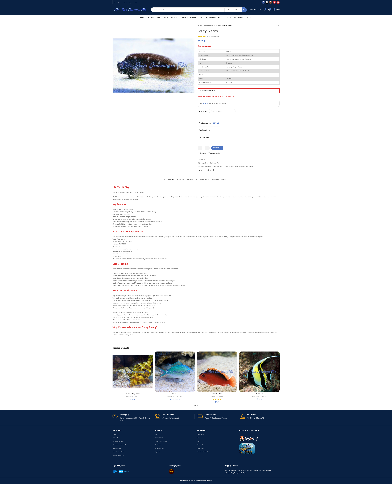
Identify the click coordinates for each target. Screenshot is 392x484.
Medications (158, 445)
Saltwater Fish (208, 26)
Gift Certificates (159, 448)
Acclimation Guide (118, 441)
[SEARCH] (244, 9)
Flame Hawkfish (217, 394)
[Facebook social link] (263, 2)
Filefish (137, 396)
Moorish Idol (259, 394)
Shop (198, 438)
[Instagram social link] (270, 2)
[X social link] (267, 2)
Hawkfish (222, 396)
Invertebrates (159, 438)
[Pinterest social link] (278, 2)
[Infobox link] (132, 418)
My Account (200, 434)
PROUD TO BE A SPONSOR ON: (249, 431)
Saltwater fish (239, 166)
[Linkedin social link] (210, 170)
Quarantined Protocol (119, 445)
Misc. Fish (264, 396)
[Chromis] (175, 372)
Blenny (218, 26)
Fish (156, 434)
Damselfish (179, 396)
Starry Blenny (248, 166)
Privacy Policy (117, 448)
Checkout (200, 445)
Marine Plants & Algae (161, 441)
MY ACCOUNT (201, 431)
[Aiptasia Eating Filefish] (133, 372)
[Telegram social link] (213, 170)
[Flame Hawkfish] (217, 372)
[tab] (169, 179)
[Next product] (278, 25)
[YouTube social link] (274, 2)
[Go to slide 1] (195, 405)
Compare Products (202, 452)
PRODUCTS (158, 431)
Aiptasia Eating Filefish (132, 394)
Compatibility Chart (119, 455)
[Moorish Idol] (259, 372)
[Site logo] (130, 9)
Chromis (175, 394)
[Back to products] (276, 25)
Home (200, 26)
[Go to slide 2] (197, 405)
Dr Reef (208, 166)
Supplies (157, 452)
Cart (198, 441)
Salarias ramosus (229, 166)
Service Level (202, 111)
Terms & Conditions (118, 452)
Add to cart (217, 148)
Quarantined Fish (217, 166)
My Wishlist (200, 448)
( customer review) (213, 36)
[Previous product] (273, 25)
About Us (115, 438)
